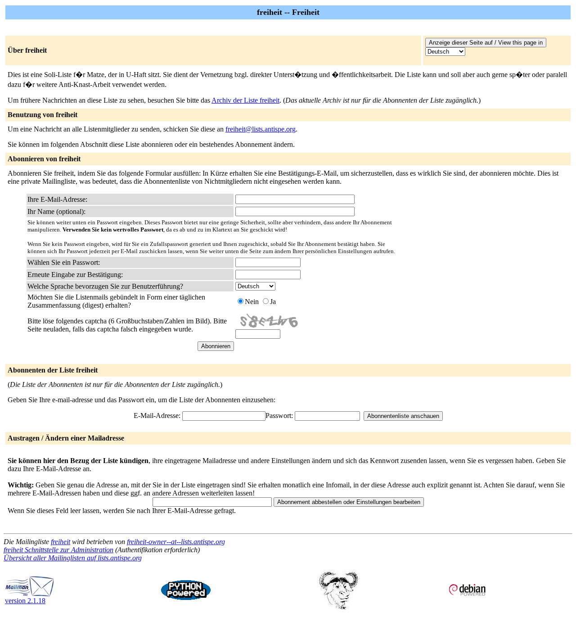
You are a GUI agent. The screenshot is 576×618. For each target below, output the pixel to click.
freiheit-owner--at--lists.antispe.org (176, 541)
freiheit (60, 541)
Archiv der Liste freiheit (245, 100)
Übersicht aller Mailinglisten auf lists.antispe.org (73, 558)
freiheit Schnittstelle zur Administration (58, 550)
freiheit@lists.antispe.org (260, 129)
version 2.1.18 (25, 600)
